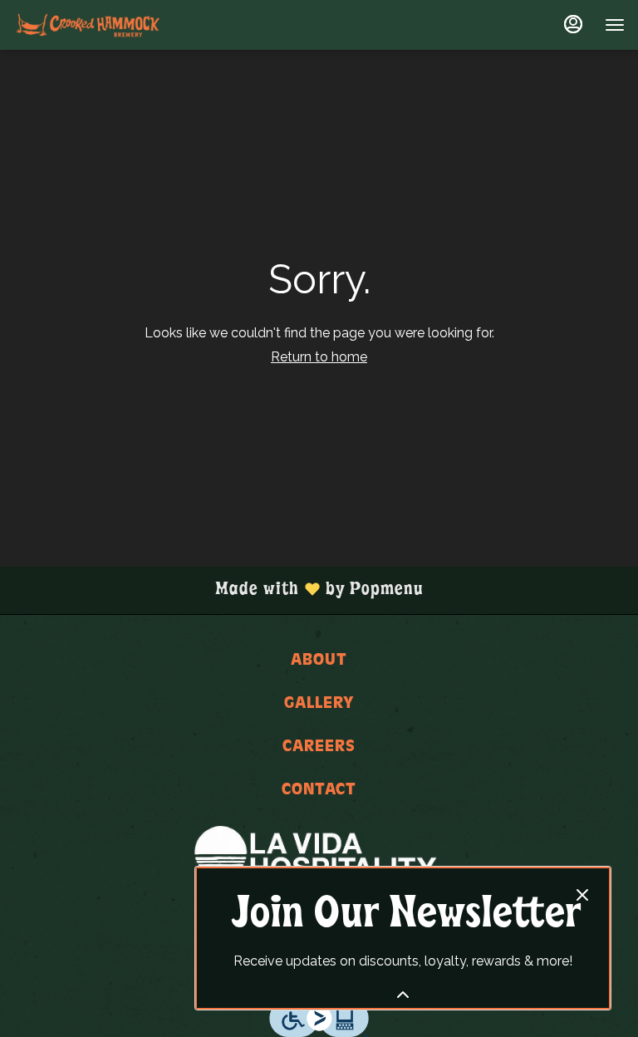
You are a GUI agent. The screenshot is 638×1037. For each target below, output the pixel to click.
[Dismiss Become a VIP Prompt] (582, 895)
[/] (319, 853)
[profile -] (573, 24)
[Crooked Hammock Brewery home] (88, 25)
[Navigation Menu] (614, 25)
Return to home (319, 357)
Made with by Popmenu (218, 590)
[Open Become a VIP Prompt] (403, 995)
